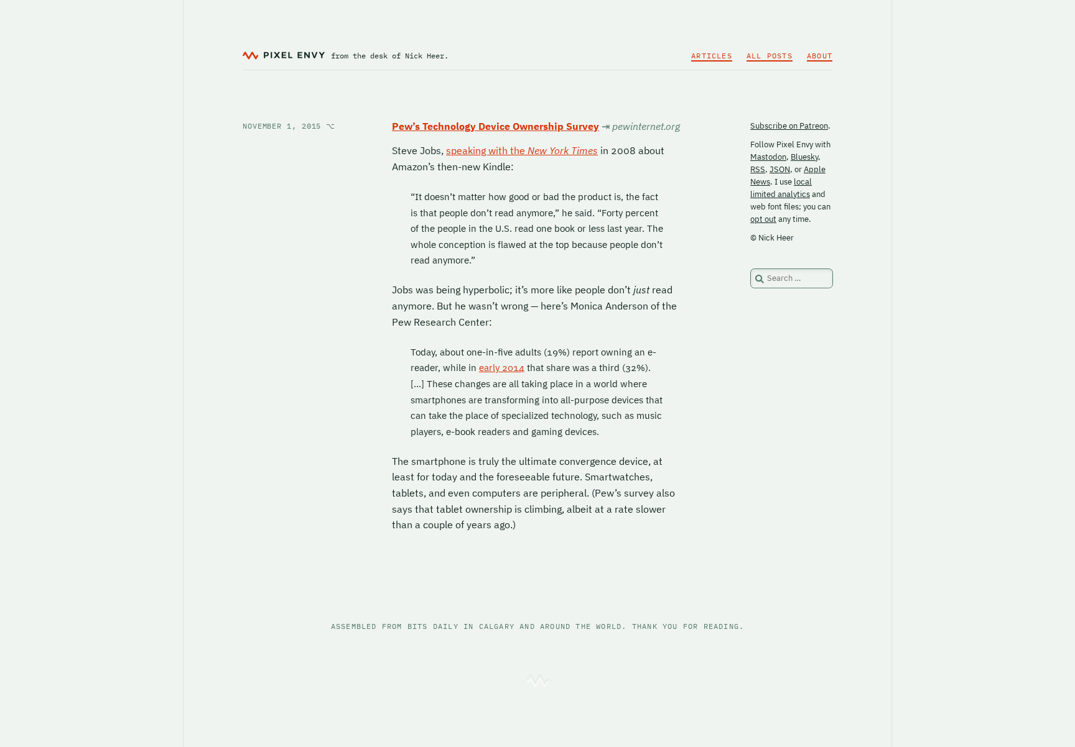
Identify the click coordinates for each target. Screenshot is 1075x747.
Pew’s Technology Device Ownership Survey (495, 126)
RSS (757, 169)
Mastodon (768, 157)
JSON (780, 169)
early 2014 (501, 368)
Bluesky (804, 157)
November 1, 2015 (289, 126)
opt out (763, 219)
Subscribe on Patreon (789, 126)
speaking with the (522, 150)
